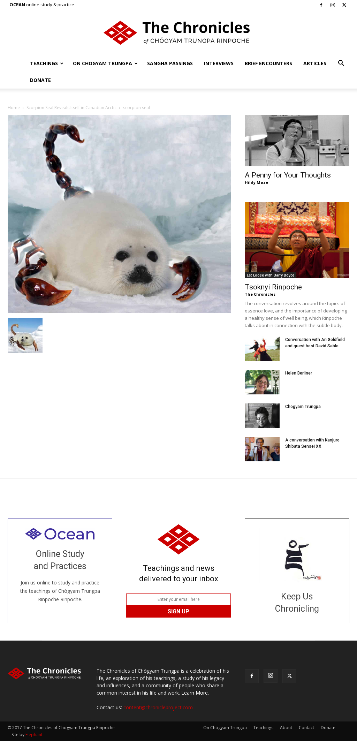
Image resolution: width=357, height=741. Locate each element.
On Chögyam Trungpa (102, 63)
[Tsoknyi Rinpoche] (297, 240)
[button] (341, 64)
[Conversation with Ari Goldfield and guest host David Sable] (262, 349)
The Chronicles (260, 294)
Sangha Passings (170, 63)
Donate (40, 80)
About (286, 728)
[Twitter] (344, 5)
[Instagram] (332, 5)
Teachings (44, 63)
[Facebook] (321, 5)
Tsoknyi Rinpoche (273, 287)
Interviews (219, 63)
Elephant (34, 735)
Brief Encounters (268, 63)
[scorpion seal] (119, 311)
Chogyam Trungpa (303, 406)
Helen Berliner (298, 373)
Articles (314, 63)
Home (14, 108)
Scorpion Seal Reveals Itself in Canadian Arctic (71, 108)
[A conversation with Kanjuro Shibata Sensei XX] (262, 449)
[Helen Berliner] (262, 382)
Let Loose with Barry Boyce (270, 275)
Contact (306, 728)
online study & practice (41, 4)
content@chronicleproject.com (158, 707)
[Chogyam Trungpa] (262, 415)
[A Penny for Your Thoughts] (297, 140)
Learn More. (195, 692)
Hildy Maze (256, 182)
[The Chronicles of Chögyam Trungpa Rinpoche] (178, 32)
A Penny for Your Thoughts (288, 175)
